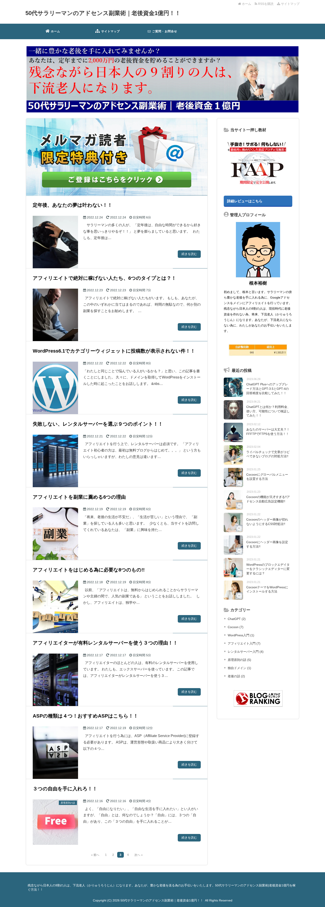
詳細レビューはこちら (244, 201)
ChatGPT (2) (237, 619)
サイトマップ (290, 4)
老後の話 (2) (236, 676)
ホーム (246, 4)
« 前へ (95, 855)
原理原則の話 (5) (239, 660)
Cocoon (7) (235, 627)
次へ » (138, 855)
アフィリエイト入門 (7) (244, 643)
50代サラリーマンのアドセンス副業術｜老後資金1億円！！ (103, 13)
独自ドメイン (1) (239, 668)
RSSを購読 (266, 4)
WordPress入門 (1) (241, 635)
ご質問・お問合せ (164, 31)
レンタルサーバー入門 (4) (246, 651)
